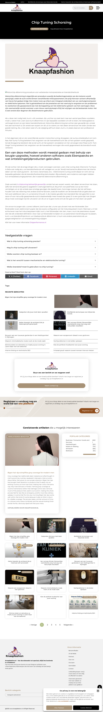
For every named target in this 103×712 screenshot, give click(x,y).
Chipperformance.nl (37, 222)
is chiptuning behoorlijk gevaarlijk (31, 184)
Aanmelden (72, 665)
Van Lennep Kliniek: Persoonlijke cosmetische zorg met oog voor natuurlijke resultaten (79, 324)
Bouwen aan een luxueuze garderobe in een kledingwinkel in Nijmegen (26, 336)
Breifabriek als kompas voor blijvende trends (26, 2)
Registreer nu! (87, 411)
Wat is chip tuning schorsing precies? (51, 241)
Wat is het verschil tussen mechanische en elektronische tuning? (51, 260)
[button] (98, 691)
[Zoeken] (91, 8)
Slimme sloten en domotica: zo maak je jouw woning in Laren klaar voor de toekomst (25, 345)
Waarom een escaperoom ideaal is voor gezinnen (72, 335)
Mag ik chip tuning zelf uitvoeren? (51, 248)
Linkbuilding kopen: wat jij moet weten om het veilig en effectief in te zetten (76, 673)
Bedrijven (69, 451)
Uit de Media (72, 653)
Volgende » (68, 625)
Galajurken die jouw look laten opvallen (33, 312)
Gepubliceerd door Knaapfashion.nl (23, 508)
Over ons (71, 659)
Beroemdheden (73, 650)
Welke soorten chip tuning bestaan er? (51, 254)
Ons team (72, 662)
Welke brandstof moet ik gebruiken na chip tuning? (51, 267)
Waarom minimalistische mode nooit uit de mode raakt (25, 341)
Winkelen (69, 449)
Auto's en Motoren (39, 29)
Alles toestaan (59, 708)
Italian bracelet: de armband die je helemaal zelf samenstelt (64, 2)
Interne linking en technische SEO (17, 350)
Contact (71, 668)
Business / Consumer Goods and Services (77, 441)
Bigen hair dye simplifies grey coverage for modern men (26, 297)
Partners (71, 656)
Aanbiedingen (71, 444)
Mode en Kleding (72, 446)
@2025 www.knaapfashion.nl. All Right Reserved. (20, 708)
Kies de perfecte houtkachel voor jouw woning (71, 345)
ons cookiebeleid (63, 701)
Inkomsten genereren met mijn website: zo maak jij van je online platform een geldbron (75, 681)
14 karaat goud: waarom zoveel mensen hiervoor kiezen (74, 350)
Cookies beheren (86, 708)
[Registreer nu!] (97, 411)
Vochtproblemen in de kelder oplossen (68, 341)
